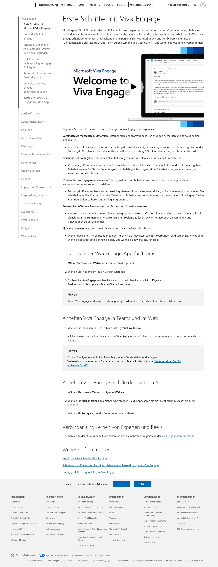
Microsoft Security (116, 507)
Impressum (68, 560)
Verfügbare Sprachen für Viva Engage (85, 458)
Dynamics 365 (115, 518)
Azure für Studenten (86, 545)
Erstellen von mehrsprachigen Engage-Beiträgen (38, 63)
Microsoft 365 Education (88, 518)
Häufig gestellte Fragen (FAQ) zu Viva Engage (89, 472)
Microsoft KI (114, 501)
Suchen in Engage (31, 203)
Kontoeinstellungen (32, 121)
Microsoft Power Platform (154, 531)
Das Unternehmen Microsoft (188, 507)
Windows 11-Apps (18, 540)
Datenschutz (82, 560)
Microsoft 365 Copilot (118, 529)
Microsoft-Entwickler (152, 501)
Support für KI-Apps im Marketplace (153, 514)
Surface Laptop (17, 507)
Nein (142, 484)
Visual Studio (149, 542)
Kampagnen (28, 146)
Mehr (119, 4)
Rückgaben (50, 518)
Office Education (85, 523)
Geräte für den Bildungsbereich (91, 507)
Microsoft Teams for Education (91, 512)
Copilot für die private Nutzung (23, 523)
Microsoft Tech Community (155, 520)
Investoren (180, 523)
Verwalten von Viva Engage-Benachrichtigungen (35, 87)
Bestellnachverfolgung (55, 523)
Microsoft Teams (116, 534)
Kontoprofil (50, 501)
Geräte (107, 4)
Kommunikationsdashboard (37, 154)
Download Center (53, 507)
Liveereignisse (29, 219)
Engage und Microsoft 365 (36, 187)
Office (81, 4)
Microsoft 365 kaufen (140, 4)
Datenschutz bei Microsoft (187, 518)
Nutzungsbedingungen (101, 560)
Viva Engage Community (176, 436)
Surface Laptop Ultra (19, 512)
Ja (121, 484)
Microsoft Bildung (85, 501)
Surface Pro (15, 501)
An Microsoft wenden (34, 560)
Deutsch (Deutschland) (25, 555)
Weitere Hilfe (29, 236)
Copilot (25, 179)
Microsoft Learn (150, 507)
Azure (111, 512)
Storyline (26, 228)
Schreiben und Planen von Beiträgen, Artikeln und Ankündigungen (37, 49)
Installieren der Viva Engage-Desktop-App (36, 100)
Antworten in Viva (31, 138)
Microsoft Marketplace (153, 526)
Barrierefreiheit (30, 113)
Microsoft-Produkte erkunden (23, 534)
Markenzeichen (122, 560)
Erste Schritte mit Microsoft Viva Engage (37, 26)
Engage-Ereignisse (32, 195)
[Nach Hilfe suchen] (195, 4)
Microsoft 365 (68, 4)
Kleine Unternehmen (117, 540)
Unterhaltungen (30, 170)
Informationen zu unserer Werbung (147, 560)
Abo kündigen (53, 560)
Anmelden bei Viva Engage (35, 36)
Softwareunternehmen (153, 537)
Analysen (26, 129)
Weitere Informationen (55, 534)
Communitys (28, 162)
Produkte (93, 4)
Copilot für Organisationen (22, 518)
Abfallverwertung (53, 529)
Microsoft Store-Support (56, 512)
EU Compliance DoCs (175, 560)
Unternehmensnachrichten (187, 512)
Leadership (27, 211)
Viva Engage (28, 18)
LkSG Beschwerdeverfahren (187, 529)
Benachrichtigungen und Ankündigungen (38, 75)
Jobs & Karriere (182, 501)
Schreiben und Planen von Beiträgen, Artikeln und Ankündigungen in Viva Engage (111, 465)
